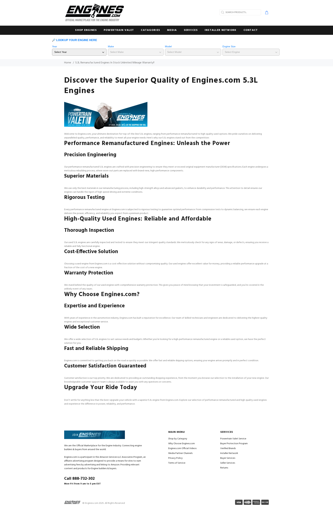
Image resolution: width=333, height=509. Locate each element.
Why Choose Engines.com (181, 444)
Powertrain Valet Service (233, 439)
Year (54, 46)
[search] (222, 12)
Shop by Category (177, 439)
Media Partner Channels (180, 453)
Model (168, 46)
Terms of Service (176, 463)
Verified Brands (228, 448)
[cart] (266, 13)
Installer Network (229, 453)
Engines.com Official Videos (182, 448)
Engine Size (229, 46)
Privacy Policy (175, 458)
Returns (224, 468)
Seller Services (227, 463)
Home (67, 62)
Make (111, 46)
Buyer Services (227, 458)
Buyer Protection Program (234, 444)
